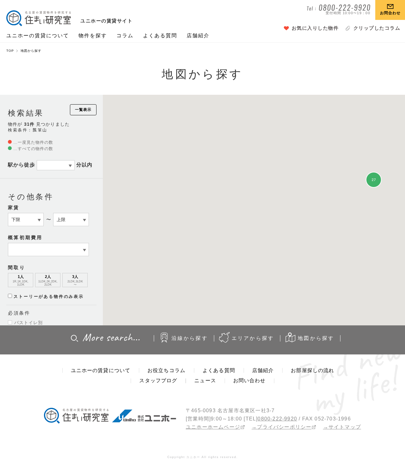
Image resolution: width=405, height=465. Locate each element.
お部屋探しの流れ (312, 370)
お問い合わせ (249, 380)
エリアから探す (253, 338)
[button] (373, 165)
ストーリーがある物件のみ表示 (49, 296)
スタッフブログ (158, 380)
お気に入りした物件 (315, 28)
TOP (10, 50)
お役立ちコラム (166, 370)
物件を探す (92, 35)
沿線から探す (189, 338)
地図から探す (316, 338)
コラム (125, 35)
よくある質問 (160, 35)
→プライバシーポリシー (281, 427)
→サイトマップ (342, 427)
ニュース (205, 380)
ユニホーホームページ (213, 427)
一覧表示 (83, 109)
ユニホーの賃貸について (37, 35)
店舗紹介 (198, 35)
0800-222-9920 (277, 418)
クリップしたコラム (377, 28)
